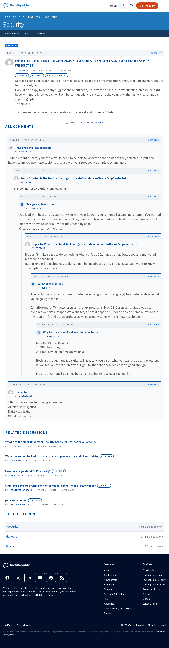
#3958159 (153, 236)
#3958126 (153, 140)
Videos (146, 598)
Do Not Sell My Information (118, 608)
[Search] (131, 6)
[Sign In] (123, 6)
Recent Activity (11, 33)
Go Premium (147, 5)
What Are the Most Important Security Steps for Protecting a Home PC (50, 442)
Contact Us (110, 575)
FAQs (26, 33)
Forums (34, 17)
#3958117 (156, 53)
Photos (146, 594)
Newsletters (110, 579)
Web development (57, 75)
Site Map (108, 589)
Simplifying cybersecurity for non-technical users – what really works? (50, 485)
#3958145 (153, 196)
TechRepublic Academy (154, 579)
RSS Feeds (109, 584)
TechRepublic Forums (153, 575)
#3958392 (153, 325)
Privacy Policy (23, 625)
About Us (109, 570)
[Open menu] (163, 6)
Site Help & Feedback (115, 594)
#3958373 (153, 276)
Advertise (109, 603)
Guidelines (39, 33)
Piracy (9, 546)
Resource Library (151, 589)
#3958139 (153, 170)
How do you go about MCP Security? (28, 471)
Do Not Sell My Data (42, 595)
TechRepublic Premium (154, 584)
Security (50, 17)
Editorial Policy (150, 603)
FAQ (106, 598)
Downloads (148, 570)
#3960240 (153, 384)
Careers (108, 613)
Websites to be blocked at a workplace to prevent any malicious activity (51, 456)
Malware (11, 536)
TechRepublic (13, 17)
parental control (16, 500)
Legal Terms (8, 625)
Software (37, 75)
